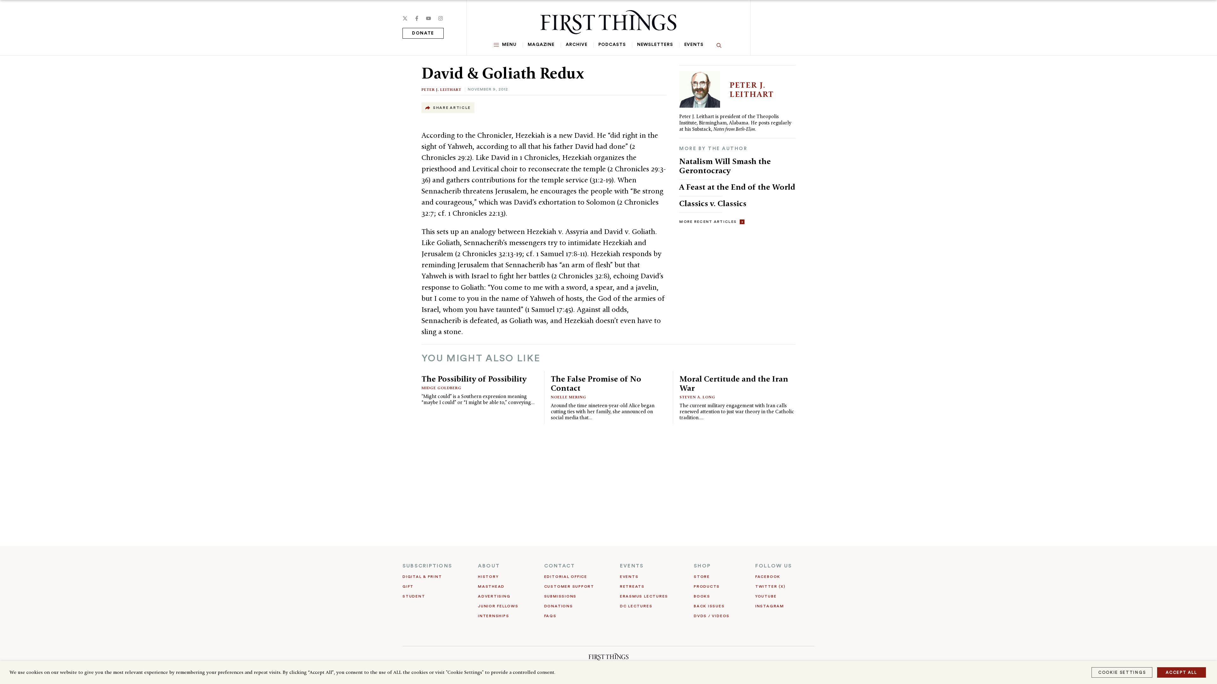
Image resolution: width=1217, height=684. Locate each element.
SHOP (702, 565)
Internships (493, 616)
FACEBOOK (767, 577)
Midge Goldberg (441, 387)
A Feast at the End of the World (737, 187)
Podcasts (612, 44)
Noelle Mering (568, 397)
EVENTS (632, 565)
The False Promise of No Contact (596, 383)
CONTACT (559, 565)
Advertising (494, 596)
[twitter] (405, 18)
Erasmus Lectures (644, 596)
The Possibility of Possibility (474, 379)
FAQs (550, 616)
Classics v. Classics (712, 203)
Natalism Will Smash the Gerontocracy (725, 165)
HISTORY (488, 577)
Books (702, 596)
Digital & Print (422, 577)
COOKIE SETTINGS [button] (1122, 672)
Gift (408, 586)
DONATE (423, 33)
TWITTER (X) (770, 586)
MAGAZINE (541, 44)
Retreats (632, 586)
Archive (576, 44)
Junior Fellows (498, 606)
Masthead (491, 586)
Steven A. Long (697, 397)
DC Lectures (636, 606)
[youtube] (428, 18)
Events (694, 44)
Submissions (560, 596)
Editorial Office (565, 577)
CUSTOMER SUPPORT (569, 586)
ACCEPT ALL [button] (1181, 672)
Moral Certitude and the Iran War (733, 383)
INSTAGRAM (769, 606)
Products (707, 586)
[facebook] (417, 18)
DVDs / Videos (712, 616)
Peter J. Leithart (441, 89)
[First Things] (608, 22)
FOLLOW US (773, 565)
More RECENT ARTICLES (708, 222)
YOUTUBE (765, 596)
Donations (558, 606)
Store (702, 577)
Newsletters (655, 44)
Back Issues (709, 606)
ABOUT (489, 565)
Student (413, 596)
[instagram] (440, 18)
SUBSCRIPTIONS (427, 565)
